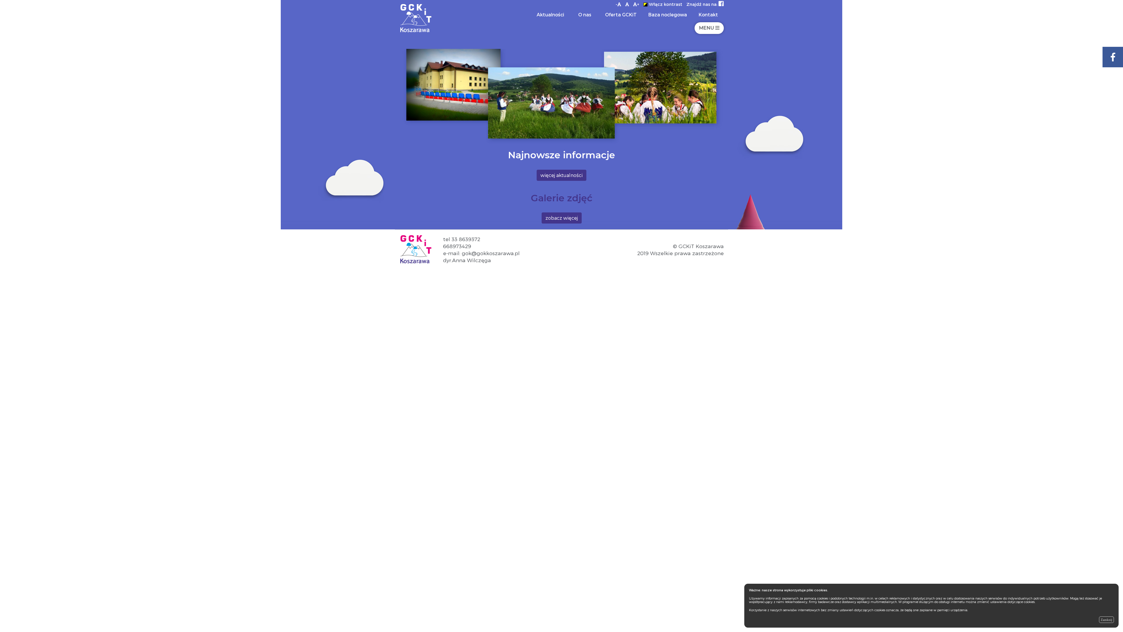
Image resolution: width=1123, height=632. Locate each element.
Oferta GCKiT (621, 14)
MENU (707, 28)
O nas (584, 14)
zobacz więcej (561, 218)
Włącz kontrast (665, 4)
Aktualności (550, 14)
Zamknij (1106, 619)
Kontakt (708, 14)
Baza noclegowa (667, 14)
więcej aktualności (561, 175)
